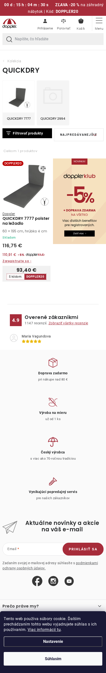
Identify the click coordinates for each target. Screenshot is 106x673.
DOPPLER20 (35, 276)
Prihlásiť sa (83, 549)
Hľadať (9, 39)
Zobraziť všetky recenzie (68, 323)
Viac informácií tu (44, 629)
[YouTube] (69, 581)
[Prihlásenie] (45, 23)
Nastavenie (53, 641)
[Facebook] (37, 581)
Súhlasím (53, 658)
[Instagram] (53, 581)
